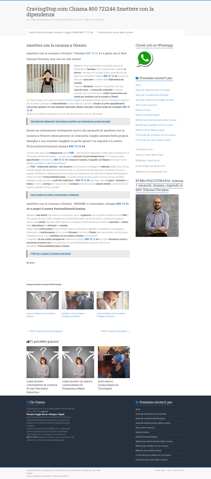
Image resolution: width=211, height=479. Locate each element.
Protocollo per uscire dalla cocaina (115, 32)
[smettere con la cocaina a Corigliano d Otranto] (78, 300)
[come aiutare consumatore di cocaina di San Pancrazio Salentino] (43, 347)
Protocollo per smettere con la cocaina (156, 135)
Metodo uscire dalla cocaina (150, 130)
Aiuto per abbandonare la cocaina (153, 90)
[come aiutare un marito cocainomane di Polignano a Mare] (78, 347)
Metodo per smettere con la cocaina (154, 125)
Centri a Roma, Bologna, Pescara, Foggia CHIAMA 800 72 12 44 (61, 32)
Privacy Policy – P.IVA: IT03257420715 (169, 470)
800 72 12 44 (94, 53)
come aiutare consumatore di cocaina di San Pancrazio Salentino (42, 387)
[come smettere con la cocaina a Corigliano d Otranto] (113, 300)
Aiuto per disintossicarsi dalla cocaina (155, 100)
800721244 (157, 155)
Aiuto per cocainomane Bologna (152, 95)
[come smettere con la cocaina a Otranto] (43, 300)
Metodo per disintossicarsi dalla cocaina (156, 120)
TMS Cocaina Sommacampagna (45, 331)
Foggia (76, 100)
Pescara (61, 100)
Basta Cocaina (143, 110)
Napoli (61, 414)
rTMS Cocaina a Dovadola (115, 331)
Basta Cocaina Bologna (147, 115)
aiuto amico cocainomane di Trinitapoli (108, 385)
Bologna (114, 100)
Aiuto (138, 85)
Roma (69, 100)
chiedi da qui (153, 160)
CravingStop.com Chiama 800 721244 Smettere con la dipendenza (90, 11)
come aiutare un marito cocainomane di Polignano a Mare (77, 385)
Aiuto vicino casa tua (146, 105)
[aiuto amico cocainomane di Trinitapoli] (114, 347)
